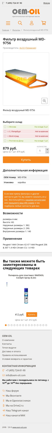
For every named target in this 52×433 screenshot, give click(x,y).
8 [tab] (26, 325)
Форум (46, 3)
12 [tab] (37, 325)
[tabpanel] (26, 298)
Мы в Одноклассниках (18, 400)
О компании (8, 340)
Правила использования (14, 355)
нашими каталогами (35, 199)
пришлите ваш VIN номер (21, 202)
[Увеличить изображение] (44, 101)
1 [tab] (6, 325)
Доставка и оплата (11, 351)
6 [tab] (20, 325)
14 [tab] (43, 325)
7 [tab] (23, 325)
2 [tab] (9, 325)
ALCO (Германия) (27, 48)
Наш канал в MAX (15, 415)
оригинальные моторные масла (26, 16)
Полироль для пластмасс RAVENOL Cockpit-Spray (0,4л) (26, 276)
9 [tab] (29, 325)
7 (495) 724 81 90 (14, 3)
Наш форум (12, 390)
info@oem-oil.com (16, 375)
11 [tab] (35, 325)
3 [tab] (11, 325)
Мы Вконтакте (13, 395)
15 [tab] (46, 325)
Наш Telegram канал (17, 410)
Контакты (7, 343)
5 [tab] (17, 325)
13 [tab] (40, 325)
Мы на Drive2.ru (15, 405)
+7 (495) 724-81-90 (15, 370)
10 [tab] (32, 325)
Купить (26, 160)
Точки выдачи (9, 347)
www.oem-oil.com (19, 427)
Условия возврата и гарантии (17, 359)
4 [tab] (14, 325)
